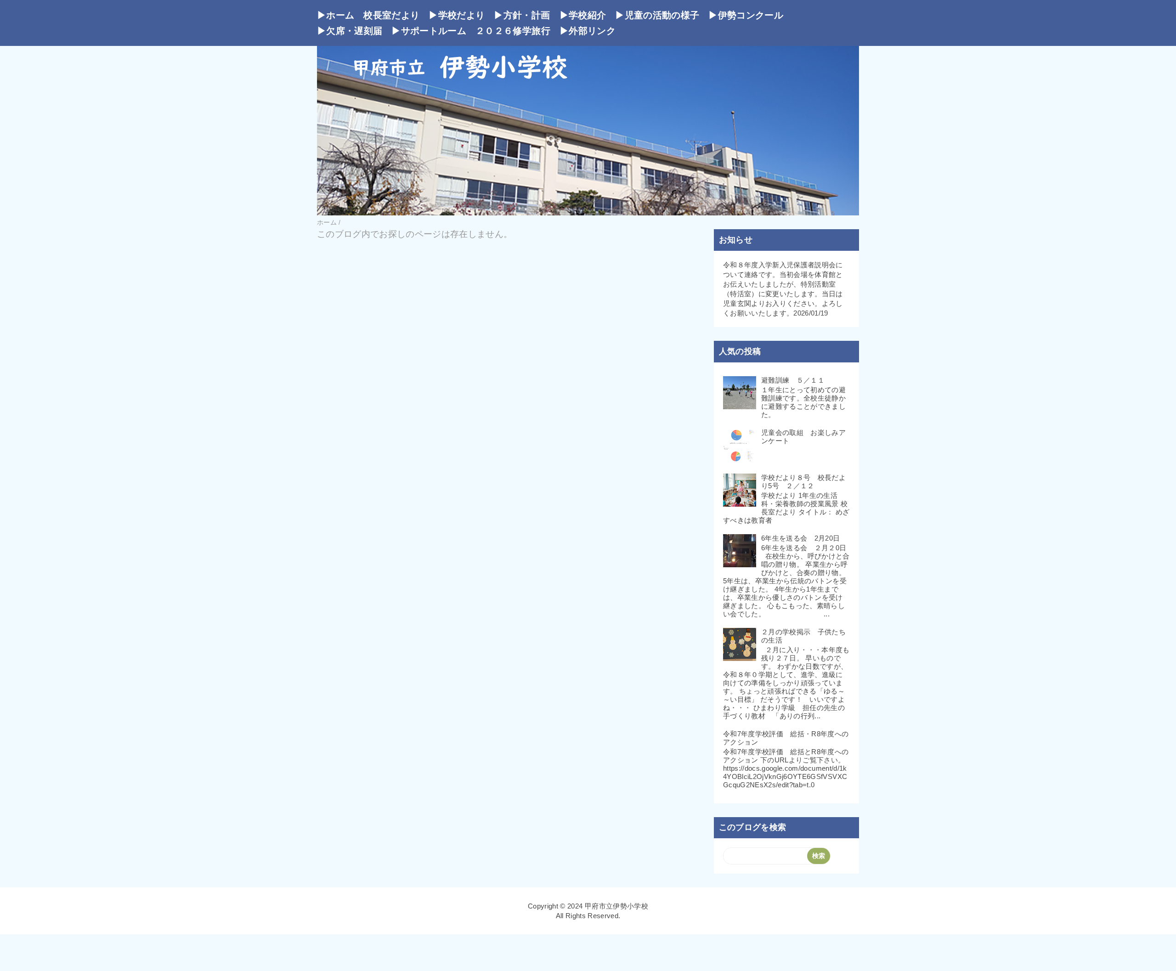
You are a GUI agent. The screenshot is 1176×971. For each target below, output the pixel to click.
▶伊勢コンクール (745, 15)
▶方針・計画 (522, 15)
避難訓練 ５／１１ (793, 380)
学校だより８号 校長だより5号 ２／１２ (803, 482)
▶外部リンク (588, 31)
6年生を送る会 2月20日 (800, 538)
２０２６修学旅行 (512, 31)
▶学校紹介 (583, 15)
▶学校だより (457, 15)
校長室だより (391, 15)
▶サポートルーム (428, 31)
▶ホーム (335, 15)
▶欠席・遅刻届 (349, 31)
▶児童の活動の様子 (657, 15)
